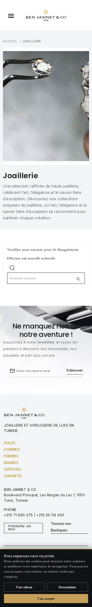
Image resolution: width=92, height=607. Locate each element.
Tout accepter (46, 598)
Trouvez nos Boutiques (61, 526)
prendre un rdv (19, 528)
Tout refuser (24, 587)
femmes (11, 456)
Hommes (12, 449)
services (12, 469)
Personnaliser (67, 587)
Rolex (10, 443)
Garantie (13, 476)
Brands (11, 463)
